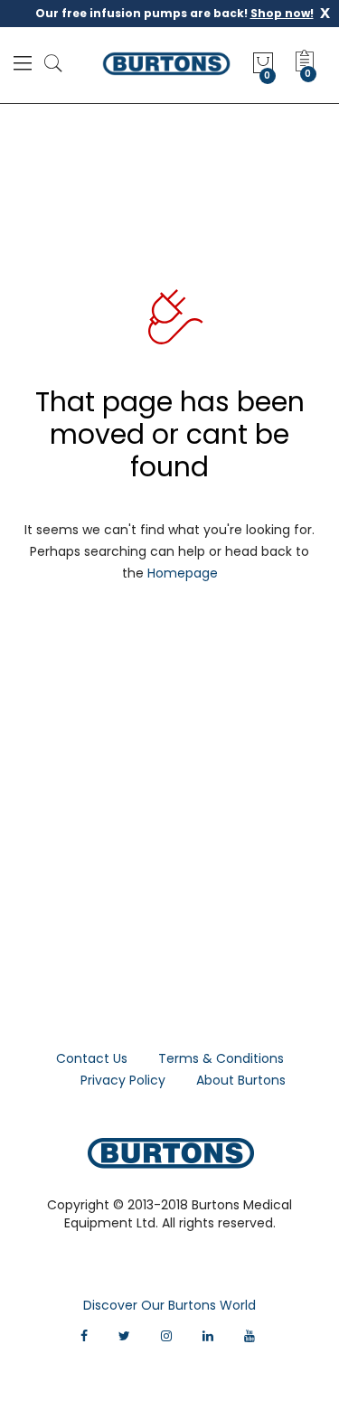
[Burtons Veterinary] (166, 63)
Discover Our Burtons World (169, 1305)
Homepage (182, 573)
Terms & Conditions (221, 1058)
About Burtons (241, 1080)
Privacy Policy (122, 1080)
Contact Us (91, 1058)
